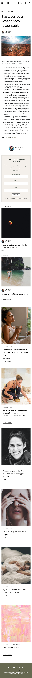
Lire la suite (8, 361)
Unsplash (14, 137)
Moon (2, 250)
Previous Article (7, 206)
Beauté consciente (6, 299)
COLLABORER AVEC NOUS (14, 673)
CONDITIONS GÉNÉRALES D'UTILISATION (20, 672)
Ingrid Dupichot (5, 419)
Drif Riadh (7, 137)
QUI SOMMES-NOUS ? (25, 671)
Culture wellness (5, 11)
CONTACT (21, 673)
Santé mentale (16, 644)
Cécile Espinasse (8, 31)
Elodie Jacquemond (6, 358)
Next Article (4, 255)
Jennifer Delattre (6, 595)
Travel (13, 11)
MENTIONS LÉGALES (8, 672)
